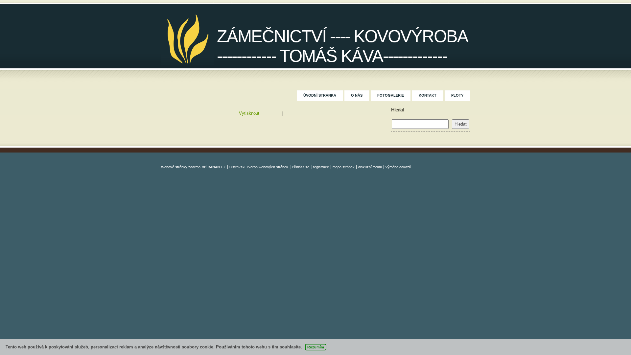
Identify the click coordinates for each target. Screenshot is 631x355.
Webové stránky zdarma (180, 167)
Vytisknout (249, 113)
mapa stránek (344, 167)
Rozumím (315, 347)
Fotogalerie (390, 95)
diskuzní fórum (370, 167)
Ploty (457, 95)
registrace (321, 167)
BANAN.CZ (217, 167)
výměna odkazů (398, 167)
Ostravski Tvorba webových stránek (258, 167)
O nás (356, 95)
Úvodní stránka (319, 95)
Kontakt (427, 95)
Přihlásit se (300, 167)
